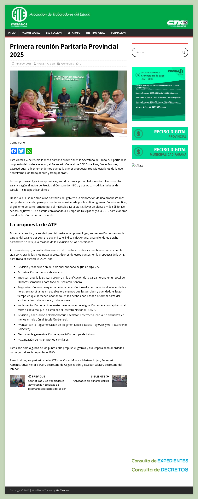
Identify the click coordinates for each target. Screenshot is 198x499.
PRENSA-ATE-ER (46, 63)
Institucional (95, 32)
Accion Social (31, 32)
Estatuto (74, 32)
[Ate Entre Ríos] (99, 27)
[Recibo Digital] (160, 138)
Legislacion (54, 32)
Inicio (12, 32)
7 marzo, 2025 (23, 63)
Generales (67, 63)
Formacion (118, 32)
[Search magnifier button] (183, 52)
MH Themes (62, 490)
